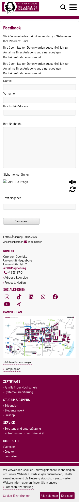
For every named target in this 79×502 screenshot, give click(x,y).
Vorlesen (10, 447)
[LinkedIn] (31, 296)
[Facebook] (55, 296)
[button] (72, 183)
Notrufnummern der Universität (24, 433)
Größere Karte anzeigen (18, 362)
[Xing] (19, 304)
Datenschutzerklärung (18, 486)
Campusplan (12, 368)
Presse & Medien (15, 282)
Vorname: (9, 93)
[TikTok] (19, 296)
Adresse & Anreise (16, 277)
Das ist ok (67, 495)
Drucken (9, 451)
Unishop (9, 415)
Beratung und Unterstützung (22, 428)
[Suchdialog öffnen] (63, 7)
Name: (7, 80)
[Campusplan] (39, 357)
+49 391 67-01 (15, 272)
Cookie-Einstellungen (16, 495)
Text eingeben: (12, 198)
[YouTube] (7, 304)
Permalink (10, 456)
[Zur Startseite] (24, 8)
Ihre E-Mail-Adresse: (16, 106)
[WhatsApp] (43, 296)
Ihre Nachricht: (12, 123)
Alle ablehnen (49, 495)
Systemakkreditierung (18, 392)
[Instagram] (7, 296)
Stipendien (11, 405)
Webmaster (35, 241)
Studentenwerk (14, 410)
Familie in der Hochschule (20, 387)
